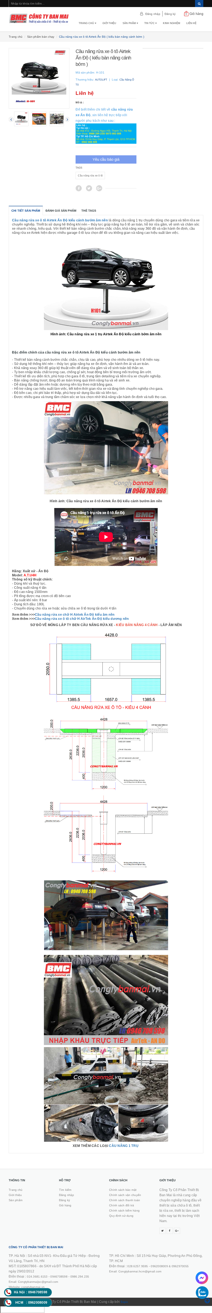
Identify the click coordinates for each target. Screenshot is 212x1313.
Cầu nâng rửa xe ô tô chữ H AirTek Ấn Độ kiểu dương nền (82, 618)
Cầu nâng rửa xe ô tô (90, 175)
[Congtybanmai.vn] (39, 18)
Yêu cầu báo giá (106, 159)
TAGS (79, 167)
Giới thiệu (109, 23)
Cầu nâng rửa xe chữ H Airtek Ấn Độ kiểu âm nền (75, 614)
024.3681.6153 (37, 1276)
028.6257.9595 (137, 1266)
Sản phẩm (130, 23)
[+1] (99, 188)
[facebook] (170, 1231)
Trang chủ (87, 23)
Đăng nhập (152, 14)
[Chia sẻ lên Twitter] (89, 188)
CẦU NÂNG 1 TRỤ (124, 1146)
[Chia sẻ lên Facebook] (79, 188)
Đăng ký (170, 14)
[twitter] (162, 1231)
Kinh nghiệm (171, 23)
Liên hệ (191, 23)
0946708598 (58, 1276)
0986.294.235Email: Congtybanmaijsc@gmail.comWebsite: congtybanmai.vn (49, 1282)
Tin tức (149, 23)
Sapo (124, 1301)
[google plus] (177, 1231)
